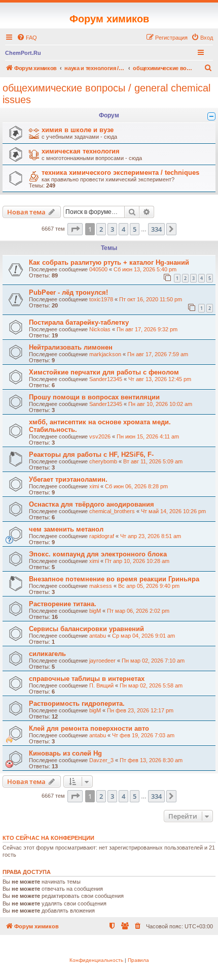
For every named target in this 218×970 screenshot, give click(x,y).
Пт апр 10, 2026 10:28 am (137, 561)
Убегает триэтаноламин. (68, 479)
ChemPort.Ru (23, 53)
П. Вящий (101, 685)
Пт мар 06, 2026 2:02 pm (138, 611)
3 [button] (112, 229)
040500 (98, 269)
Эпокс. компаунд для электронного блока (98, 554)
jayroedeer (102, 661)
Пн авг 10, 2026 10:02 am (160, 404)
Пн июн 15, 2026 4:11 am (148, 436)
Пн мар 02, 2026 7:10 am (153, 661)
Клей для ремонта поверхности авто (89, 728)
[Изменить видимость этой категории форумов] (211, 116)
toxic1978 (101, 299)
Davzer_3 (101, 760)
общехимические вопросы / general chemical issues (106, 93)
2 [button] (101, 229)
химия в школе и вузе (78, 130)
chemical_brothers (112, 511)
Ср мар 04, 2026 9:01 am (143, 636)
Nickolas (100, 329)
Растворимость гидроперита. (77, 703)
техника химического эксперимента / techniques (120, 172)
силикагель (47, 654)
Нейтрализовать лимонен (71, 347)
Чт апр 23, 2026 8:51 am (150, 536)
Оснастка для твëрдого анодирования (91, 504)
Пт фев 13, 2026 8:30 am (151, 760)
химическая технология (81, 151)
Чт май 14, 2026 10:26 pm (173, 511)
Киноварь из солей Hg (65, 753)
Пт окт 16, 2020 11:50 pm (150, 299)
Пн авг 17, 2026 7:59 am (157, 354)
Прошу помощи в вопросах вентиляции (94, 397)
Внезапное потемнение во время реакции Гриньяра (114, 579)
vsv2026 (100, 436)
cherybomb (103, 461)
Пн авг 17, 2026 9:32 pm (147, 329)
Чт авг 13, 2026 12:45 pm (159, 379)
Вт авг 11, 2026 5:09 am (153, 461)
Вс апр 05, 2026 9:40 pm (148, 586)
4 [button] (123, 229)
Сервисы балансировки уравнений (86, 629)
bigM (95, 611)
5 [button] (134, 229)
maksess (100, 586)
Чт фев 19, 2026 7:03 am (143, 735)
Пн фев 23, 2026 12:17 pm (140, 710)
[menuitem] (27, 38)
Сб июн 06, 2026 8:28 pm (136, 486)
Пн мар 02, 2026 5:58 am (151, 685)
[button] (75, 229)
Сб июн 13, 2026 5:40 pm (145, 269)
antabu (97, 636)
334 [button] (156, 229)
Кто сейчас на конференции (48, 838)
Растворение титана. (62, 604)
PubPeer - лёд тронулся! (68, 292)
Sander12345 (105, 379)
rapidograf (101, 536)
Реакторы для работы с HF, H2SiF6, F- (91, 454)
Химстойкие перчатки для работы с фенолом (104, 372)
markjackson (105, 354)
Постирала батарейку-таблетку (79, 322)
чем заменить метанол (66, 529)
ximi (94, 486)
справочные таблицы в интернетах (86, 678)
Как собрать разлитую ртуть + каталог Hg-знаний (109, 262)
